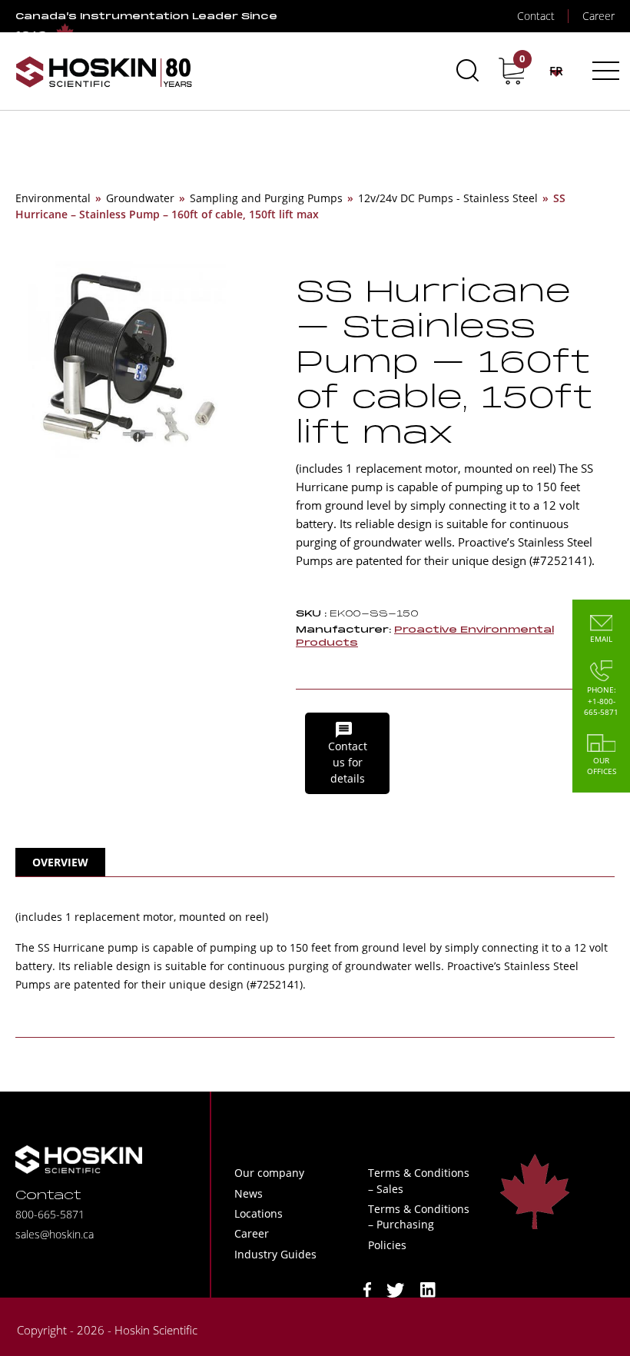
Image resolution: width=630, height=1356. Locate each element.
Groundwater (140, 198)
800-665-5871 (50, 1214)
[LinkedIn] (428, 1288)
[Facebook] (367, 1288)
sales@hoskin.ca (54, 1234)
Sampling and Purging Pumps (266, 198)
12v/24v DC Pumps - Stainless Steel (448, 198)
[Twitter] (395, 1288)
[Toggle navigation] (603, 70)
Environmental (53, 198)
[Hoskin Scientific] (103, 71)
